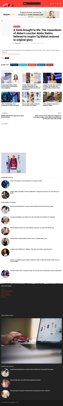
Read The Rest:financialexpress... (11, 54)
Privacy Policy (4, 293)
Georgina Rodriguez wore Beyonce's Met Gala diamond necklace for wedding (32, 217)
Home (3, 289)
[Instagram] (53, 3)
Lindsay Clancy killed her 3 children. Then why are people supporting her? (31, 249)
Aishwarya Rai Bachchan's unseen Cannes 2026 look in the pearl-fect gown (31, 206)
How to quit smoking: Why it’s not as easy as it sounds (31, 104)
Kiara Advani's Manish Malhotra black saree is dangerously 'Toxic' (28, 238)
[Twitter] (51, 3)
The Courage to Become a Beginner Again (51, 104)
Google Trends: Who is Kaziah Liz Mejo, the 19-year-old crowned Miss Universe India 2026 (52, 87)
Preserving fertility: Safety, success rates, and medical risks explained (9, 86)
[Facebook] (55, 3)
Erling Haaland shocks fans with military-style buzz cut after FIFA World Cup (32, 227)
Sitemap (3, 297)
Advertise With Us (6, 295)
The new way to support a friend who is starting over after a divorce (30, 390)
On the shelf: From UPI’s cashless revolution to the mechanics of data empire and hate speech (31, 87)
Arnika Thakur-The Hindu (8, 202)
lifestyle (17, 26)
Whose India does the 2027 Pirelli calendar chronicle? (25, 380)
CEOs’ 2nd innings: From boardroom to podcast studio (10, 104)
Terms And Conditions (7, 291)
